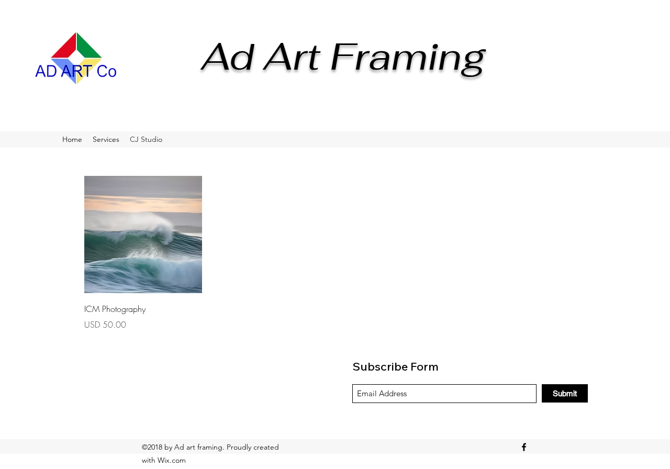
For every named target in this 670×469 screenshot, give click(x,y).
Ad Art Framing (344, 56)
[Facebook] (524, 447)
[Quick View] (143, 235)
